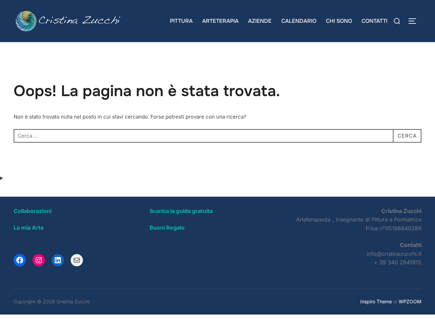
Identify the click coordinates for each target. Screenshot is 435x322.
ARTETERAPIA (220, 20)
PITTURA (181, 20)
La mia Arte (29, 227)
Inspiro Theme (376, 301)
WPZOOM (410, 301)
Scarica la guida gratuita (181, 211)
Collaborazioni (33, 211)
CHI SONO (339, 20)
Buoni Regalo (167, 227)
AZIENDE (260, 20)
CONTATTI (374, 20)
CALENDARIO (298, 20)
